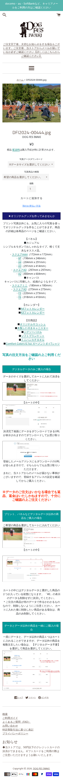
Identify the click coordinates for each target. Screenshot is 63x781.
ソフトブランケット (32, 336)
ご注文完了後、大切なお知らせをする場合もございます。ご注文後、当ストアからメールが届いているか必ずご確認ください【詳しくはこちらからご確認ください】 (31, 50)
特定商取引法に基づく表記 (17, 729)
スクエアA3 (19, 270)
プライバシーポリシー (15, 733)
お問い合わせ (10, 725)
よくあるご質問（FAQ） (16, 722)
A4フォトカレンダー (33, 308)
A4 (19, 262)
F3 (19, 293)
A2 (19, 274)
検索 (5, 714)
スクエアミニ (19, 285)
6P (19, 258)
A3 (19, 266)
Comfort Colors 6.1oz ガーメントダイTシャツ (33, 343)
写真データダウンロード (31, 159)
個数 (31, 183)
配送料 (16, 149)
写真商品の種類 (31, 171)
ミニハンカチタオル (32, 340)
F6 (19, 297)
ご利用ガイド (10, 718)
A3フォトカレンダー (33, 312)
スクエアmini (20, 254)
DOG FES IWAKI (41, 768)
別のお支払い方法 (31, 205)
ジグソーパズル (33, 332)
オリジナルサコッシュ (33, 324)
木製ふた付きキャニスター (32, 328)
